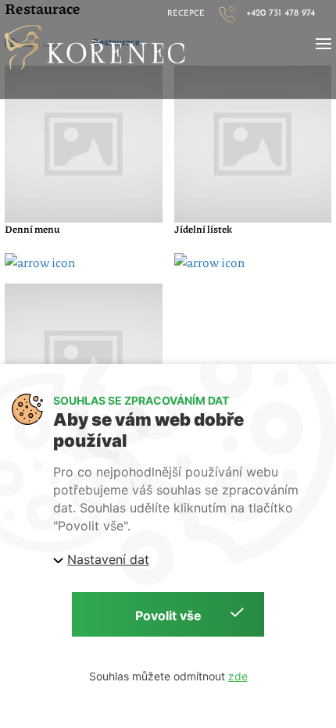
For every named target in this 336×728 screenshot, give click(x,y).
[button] (323, 43)
